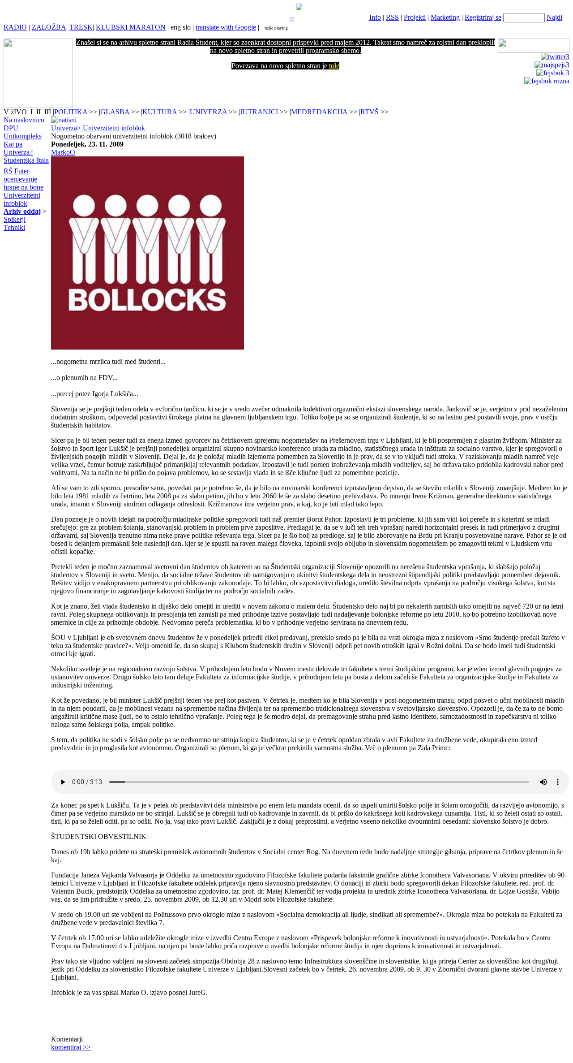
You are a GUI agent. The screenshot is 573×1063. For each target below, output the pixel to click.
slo (187, 27)
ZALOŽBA (49, 27)
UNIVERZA (208, 112)
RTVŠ (369, 112)
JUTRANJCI (259, 112)
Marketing (445, 17)
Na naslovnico (24, 120)
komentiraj (71, 1047)
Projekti (415, 17)
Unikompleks (23, 136)
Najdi (554, 17)
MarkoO (63, 152)
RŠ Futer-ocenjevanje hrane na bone (23, 179)
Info (375, 17)
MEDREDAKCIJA (319, 112)
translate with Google (226, 27)
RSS (392, 17)
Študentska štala (26, 160)
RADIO (15, 27)
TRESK (81, 27)
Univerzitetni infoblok (22, 199)
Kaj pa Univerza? (18, 148)
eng (176, 27)
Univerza (64, 128)
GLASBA (114, 112)
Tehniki (14, 227)
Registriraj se (483, 17)
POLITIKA (70, 112)
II (39, 112)
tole (334, 65)
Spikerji (15, 219)
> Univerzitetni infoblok (111, 128)
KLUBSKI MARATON (131, 27)
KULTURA (159, 112)
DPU (11, 128)
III (47, 112)
